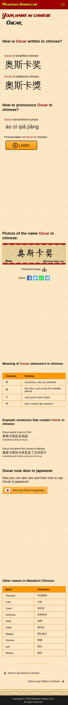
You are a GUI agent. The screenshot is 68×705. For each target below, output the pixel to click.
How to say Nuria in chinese (23, 673)
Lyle (8, 646)
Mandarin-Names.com (19, 4)
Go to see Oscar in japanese (28, 490)
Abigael (9, 633)
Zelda (8, 627)
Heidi (8, 621)
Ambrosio (11, 614)
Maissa (9, 653)
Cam (8, 602)
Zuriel (8, 608)
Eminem (10, 640)
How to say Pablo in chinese (44, 681)
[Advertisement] (34, 190)
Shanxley (10, 595)
